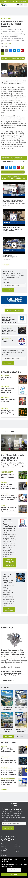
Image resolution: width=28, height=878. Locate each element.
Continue (14, 874)
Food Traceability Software (10, 667)
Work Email (6, 282)
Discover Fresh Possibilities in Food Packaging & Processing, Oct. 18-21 (9, 320)
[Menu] (25, 4)
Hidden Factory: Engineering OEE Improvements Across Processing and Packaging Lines (8, 486)
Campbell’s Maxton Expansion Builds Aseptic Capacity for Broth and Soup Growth (8, 476)
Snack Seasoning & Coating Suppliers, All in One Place (8, 782)
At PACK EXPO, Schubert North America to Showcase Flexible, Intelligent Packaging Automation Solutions (13, 673)
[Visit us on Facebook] (5, 839)
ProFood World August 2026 (7, 708)
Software (4, 482)
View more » (7, 265)
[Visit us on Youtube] (12, 839)
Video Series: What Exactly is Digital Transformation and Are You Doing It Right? (9, 497)
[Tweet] (18, 50)
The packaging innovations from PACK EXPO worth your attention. (9, 331)
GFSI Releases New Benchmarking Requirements (7, 390)
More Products (8, 680)
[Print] (2, 50)
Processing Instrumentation (6, 768)
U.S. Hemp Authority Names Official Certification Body (8, 412)
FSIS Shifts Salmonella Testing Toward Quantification (13, 457)
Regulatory (5, 453)
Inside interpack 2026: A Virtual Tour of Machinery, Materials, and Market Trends (8, 772)
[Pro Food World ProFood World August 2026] (7, 698)
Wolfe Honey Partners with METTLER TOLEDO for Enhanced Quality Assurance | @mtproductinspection (12, 229)
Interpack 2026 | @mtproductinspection (10, 255)
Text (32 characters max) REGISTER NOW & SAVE (9, 563)
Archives (20, 736)
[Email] (6, 50)
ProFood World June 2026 (21, 708)
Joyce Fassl (7, 44)
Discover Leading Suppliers (7, 340)
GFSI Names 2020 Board (7, 378)
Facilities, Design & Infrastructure (7, 471)
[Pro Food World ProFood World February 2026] (21, 720)
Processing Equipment (8, 778)
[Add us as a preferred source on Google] (2, 53)
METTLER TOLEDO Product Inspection (14, 162)
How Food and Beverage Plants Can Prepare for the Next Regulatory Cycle (8, 760)
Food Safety (6, 18)
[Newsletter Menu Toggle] (18, 4)
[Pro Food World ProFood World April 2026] (7, 720)
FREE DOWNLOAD (9, 609)
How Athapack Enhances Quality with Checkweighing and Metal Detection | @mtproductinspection (14, 201)
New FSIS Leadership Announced (8, 400)
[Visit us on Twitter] (2, 839)
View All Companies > (14, 310)
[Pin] (22, 50)
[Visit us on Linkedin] (9, 839)
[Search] (21, 4)
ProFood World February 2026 (20, 730)
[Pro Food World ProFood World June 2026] (21, 698)
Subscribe (8, 736)
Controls (4, 505)
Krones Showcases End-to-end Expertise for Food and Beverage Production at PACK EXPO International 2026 (14, 652)
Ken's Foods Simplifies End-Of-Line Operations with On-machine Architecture (8, 509)
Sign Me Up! (8, 290)
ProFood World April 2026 (7, 730)
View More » (5, 789)
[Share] (10, 50)
